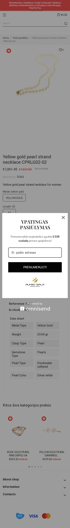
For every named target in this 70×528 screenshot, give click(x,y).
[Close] (63, 217)
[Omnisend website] (35, 306)
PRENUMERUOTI (35, 267)
